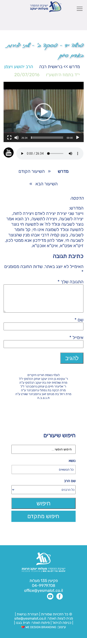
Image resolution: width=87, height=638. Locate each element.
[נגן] (77, 137)
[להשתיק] (16, 137)
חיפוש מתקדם (43, 516)
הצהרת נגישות (27, 614)
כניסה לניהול (61, 623)
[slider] (47, 137)
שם (79, 319)
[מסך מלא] (9, 137)
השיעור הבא (46, 183)
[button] (43, 112)
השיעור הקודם (32, 171)
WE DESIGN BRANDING (40, 627)
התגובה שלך (70, 281)
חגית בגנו (22, 623)
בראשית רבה (50, 66)
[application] (44, 112)
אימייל (76, 337)
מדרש (74, 66)
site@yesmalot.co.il (30, 618)
